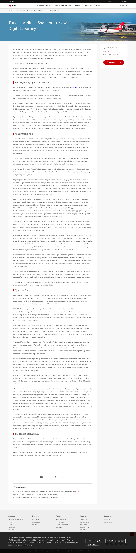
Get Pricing (35, 519)
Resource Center (84, 522)
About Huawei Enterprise (15, 519)
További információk (25, 545)
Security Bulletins (108, 522)
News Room (11, 522)
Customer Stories (20, 11)
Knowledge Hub (84, 527)
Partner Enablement (62, 524)
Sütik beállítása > (93, 545)
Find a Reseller (36, 522)
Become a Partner (61, 519)
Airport (74, 87)
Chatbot (34, 524)
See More (11, 529)
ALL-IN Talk (83, 529)
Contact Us (11, 527)
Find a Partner (60, 522)
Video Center (83, 524)
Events (10, 524)
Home (10, 11)
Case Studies (83, 519)
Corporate (107, 519)
